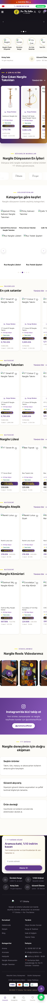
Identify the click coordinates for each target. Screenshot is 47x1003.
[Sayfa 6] (28, 272)
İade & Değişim (31, 933)
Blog (3, 933)
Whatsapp (40, 6)
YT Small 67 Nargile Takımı (7, 329)
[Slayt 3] (25, 31)
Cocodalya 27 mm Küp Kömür (29, 609)
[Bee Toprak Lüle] (30, 458)
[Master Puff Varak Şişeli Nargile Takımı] (30, 98)
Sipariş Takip (30, 937)
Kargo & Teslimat (31, 929)
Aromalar (5, 952)
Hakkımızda (6, 925)
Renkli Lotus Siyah (28, 541)
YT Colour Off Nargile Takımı (29, 329)
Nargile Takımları (8, 964)
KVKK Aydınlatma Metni (17, 980)
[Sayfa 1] (18, 272)
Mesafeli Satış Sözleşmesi (16, 975)
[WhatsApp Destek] (41, 997)
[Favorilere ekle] (16, 89)
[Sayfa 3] (22, 272)
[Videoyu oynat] (9, 673)
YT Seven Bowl (6, 473)
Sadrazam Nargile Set (9, 116)
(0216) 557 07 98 (22, 6)
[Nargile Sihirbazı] (41, 988)
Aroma (4, 948)
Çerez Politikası (32, 980)
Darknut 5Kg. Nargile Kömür (8, 609)
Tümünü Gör (37, 80)
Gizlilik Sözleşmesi (33, 975)
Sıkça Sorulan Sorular (33, 925)
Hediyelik (5, 956)
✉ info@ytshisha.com (33, 952)
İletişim (4, 929)
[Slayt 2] (23, 31)
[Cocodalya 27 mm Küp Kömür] (30, 593)
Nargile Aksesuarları (9, 960)
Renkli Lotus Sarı (6, 541)
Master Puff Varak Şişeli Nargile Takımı (29, 117)
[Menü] (2, 12)
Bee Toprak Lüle (27, 473)
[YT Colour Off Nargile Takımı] (30, 309)
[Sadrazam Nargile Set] (10, 98)
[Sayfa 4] (24, 272)
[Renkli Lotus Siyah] (30, 525)
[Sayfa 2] (20, 272)
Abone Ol (23, 868)
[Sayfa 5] (26, 272)
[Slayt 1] (21, 31)
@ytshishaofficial (23, 726)
